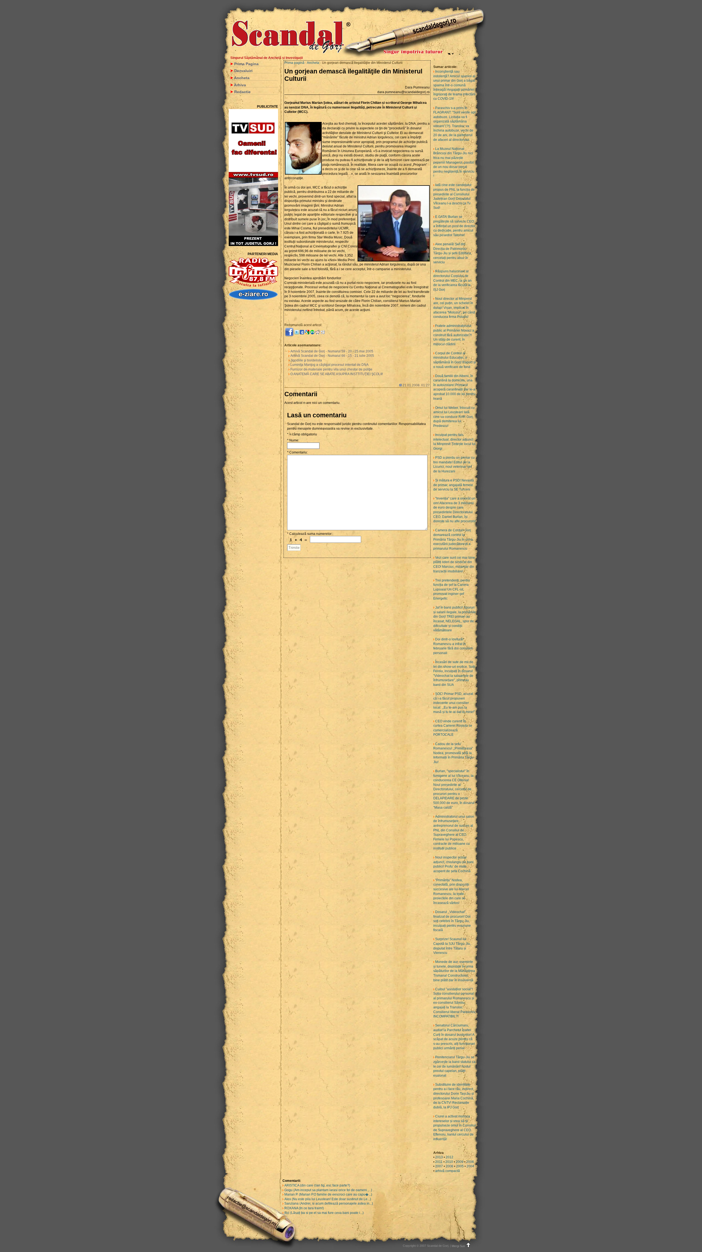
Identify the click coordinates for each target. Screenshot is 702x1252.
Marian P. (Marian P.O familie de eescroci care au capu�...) (328, 1194)
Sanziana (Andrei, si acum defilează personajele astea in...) (328, 1203)
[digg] (323, 332)
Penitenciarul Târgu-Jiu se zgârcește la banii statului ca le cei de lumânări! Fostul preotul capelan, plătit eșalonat (454, 1066)
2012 (449, 1157)
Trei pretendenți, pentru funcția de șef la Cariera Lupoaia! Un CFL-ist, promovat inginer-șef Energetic (451, 589)
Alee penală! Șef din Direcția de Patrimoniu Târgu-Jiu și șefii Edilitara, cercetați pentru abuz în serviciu (452, 253)
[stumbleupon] (312, 332)
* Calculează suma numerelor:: (310, 534)
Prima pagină (294, 63)
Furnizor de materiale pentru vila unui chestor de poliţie (331, 369)
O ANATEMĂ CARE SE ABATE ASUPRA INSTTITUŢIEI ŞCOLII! (336, 374)
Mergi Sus (458, 1246)
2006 (449, 1166)
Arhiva (240, 85)
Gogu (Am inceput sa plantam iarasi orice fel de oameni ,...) (328, 1190)
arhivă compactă (447, 1171)
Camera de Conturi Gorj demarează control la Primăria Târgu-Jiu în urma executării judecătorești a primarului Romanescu (453, 539)
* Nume (292, 440)
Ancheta (242, 78)
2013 (439, 1157)
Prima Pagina (246, 64)
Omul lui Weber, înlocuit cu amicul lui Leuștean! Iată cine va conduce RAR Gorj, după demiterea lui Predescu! (454, 417)
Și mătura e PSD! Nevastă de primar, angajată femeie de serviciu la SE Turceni (453, 484)
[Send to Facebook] (289, 332)
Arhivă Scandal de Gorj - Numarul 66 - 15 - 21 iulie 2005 (332, 356)
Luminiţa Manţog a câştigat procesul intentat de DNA (329, 365)
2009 (459, 1162)
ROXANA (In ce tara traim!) (304, 1208)
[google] (307, 332)
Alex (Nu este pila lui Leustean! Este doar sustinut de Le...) (327, 1199)
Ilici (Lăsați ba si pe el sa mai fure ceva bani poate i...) (324, 1213)
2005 (460, 1166)
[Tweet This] (297, 332)
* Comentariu (297, 452)
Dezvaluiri (243, 71)
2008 (470, 1162)
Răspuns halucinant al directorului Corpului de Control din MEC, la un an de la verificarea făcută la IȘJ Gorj (452, 280)
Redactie (242, 92)
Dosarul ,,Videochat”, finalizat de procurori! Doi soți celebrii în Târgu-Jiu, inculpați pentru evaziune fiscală (452, 921)
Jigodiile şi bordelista (306, 360)
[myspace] (302, 332)
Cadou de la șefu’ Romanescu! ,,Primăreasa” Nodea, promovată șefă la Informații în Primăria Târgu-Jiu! (454, 753)
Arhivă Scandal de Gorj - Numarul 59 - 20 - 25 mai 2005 (331, 351)
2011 (439, 1162)
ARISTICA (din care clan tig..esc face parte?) (317, 1185)
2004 (470, 1166)
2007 (439, 1166)
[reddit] (317, 332)
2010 (449, 1162)
